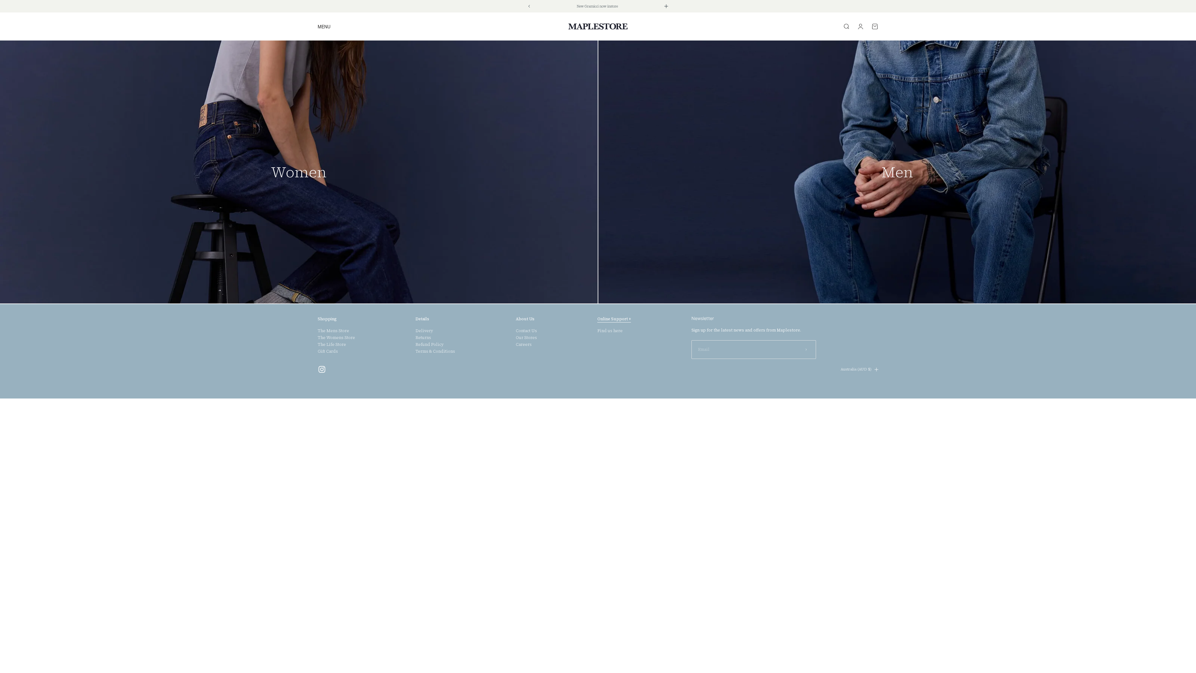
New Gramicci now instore (597, 6)
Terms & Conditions (435, 351)
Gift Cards (328, 351)
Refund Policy (429, 344)
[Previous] (529, 6)
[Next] (666, 6)
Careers (524, 344)
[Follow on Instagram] (322, 369)
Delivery (424, 331)
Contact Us (526, 331)
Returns (423, 338)
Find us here (610, 331)
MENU (324, 26)
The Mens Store (333, 331)
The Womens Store (336, 338)
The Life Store (332, 344)
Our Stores (526, 338)
